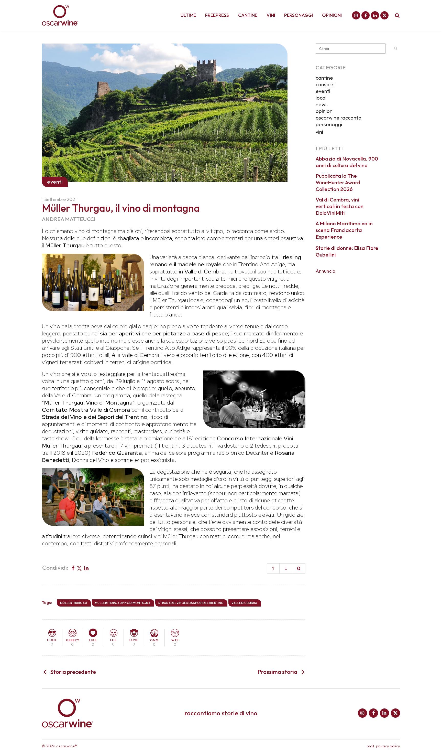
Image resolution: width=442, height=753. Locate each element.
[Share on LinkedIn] (86, 567)
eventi (323, 91)
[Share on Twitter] (79, 567)
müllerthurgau (73, 603)
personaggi (329, 124)
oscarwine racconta (338, 117)
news (322, 104)
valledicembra (244, 603)
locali (321, 97)
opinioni (325, 111)
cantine (324, 78)
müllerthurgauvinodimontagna (122, 603)
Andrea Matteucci (68, 219)
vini (319, 132)
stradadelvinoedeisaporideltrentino (191, 603)
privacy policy (388, 746)
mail (370, 746)
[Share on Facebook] (73, 567)
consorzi (325, 84)
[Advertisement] (358, 309)
